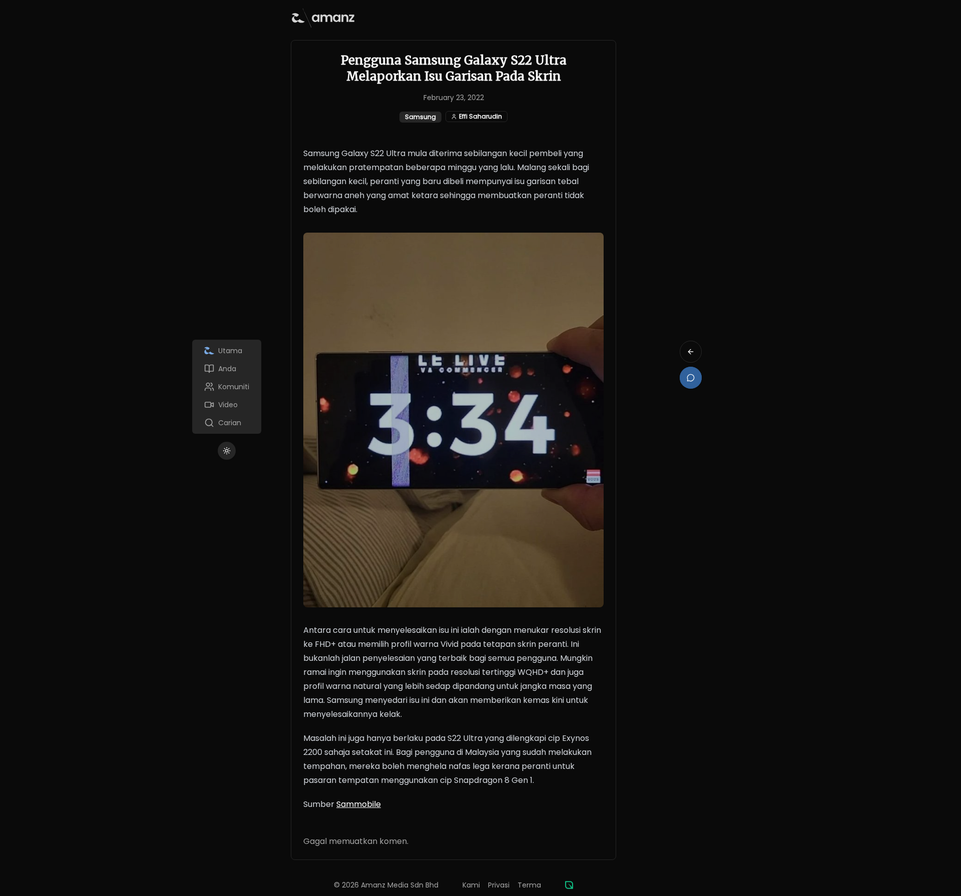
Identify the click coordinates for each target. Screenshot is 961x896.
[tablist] (226, 387)
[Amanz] (569, 885)
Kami (471, 885)
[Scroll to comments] (691, 378)
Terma (529, 885)
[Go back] (691, 352)
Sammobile (358, 804)
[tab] (226, 351)
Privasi (499, 885)
